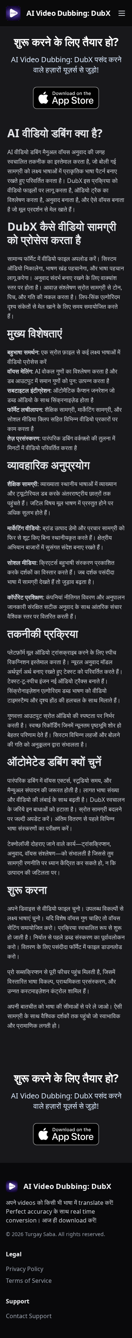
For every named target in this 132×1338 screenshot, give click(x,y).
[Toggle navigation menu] (121, 13)
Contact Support (29, 1316)
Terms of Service (29, 1281)
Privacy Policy (24, 1269)
